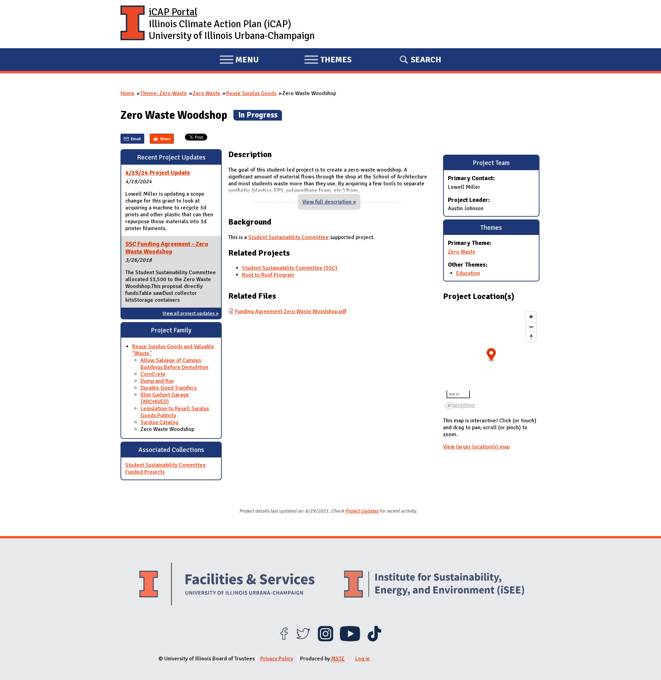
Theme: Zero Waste (163, 93)
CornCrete (153, 374)
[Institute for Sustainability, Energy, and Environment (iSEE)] (434, 585)
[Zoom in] (531, 317)
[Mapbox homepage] (460, 406)
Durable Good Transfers (168, 387)
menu (239, 60)
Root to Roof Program (268, 274)
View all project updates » (190, 313)
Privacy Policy (276, 658)
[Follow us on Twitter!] (303, 639)
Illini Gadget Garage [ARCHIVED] (164, 398)
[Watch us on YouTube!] (350, 639)
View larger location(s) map (476, 446)
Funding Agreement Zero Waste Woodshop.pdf (290, 311)
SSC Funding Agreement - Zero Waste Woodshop (166, 247)
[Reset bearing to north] (531, 337)
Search (426, 59)
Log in (362, 658)
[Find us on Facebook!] (284, 639)
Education (468, 273)
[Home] (132, 24)
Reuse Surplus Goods (251, 93)
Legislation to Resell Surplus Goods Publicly (174, 412)
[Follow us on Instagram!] (325, 639)
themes (328, 60)
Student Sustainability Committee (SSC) (289, 268)
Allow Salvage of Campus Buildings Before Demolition (174, 364)
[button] (491, 355)
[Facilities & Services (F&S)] (227, 585)
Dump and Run (157, 381)
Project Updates (361, 511)
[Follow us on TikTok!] (374, 639)
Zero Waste (206, 93)
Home (127, 93)
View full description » (329, 201)
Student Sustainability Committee (288, 237)
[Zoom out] (531, 327)
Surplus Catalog (159, 422)
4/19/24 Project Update (157, 172)
